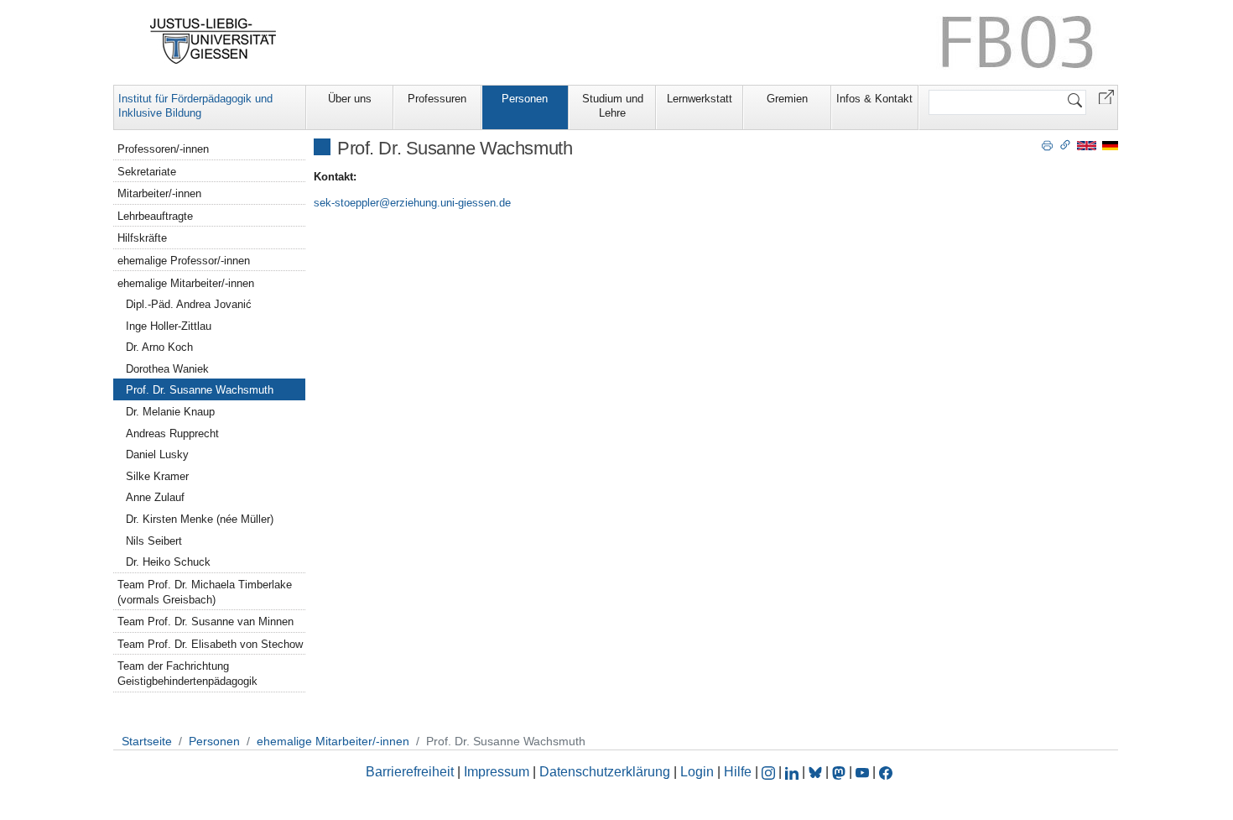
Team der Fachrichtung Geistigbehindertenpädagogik (187, 673)
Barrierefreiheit (410, 772)
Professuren (437, 98)
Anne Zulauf (155, 497)
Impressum (496, 772)
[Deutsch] (1110, 144)
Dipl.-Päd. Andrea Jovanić (189, 304)
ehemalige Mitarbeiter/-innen (185, 283)
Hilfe (738, 772)
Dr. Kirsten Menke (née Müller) (199, 519)
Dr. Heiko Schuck (168, 562)
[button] (1106, 96)
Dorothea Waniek (167, 369)
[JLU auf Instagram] (770, 772)
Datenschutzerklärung (604, 772)
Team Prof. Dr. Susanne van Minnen (205, 621)
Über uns (350, 98)
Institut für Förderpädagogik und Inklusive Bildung (195, 105)
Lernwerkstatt (699, 98)
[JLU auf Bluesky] (817, 772)
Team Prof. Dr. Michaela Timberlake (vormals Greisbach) (204, 592)
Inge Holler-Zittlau (168, 326)
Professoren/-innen (163, 149)
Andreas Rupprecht (172, 433)
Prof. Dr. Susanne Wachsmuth (199, 390)
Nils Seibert (154, 541)
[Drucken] (1047, 144)
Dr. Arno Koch (159, 347)
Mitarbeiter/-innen (159, 193)
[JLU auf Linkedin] (793, 772)
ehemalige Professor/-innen (183, 260)
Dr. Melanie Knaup (170, 411)
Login (698, 772)
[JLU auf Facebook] (885, 772)
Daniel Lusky (157, 454)
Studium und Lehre (612, 105)
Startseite (147, 741)
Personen (525, 98)
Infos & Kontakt (874, 98)
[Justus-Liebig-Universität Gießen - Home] (213, 41)
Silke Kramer (157, 476)
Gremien (787, 98)
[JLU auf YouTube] (862, 772)
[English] (1086, 144)
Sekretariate (146, 171)
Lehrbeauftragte (155, 216)
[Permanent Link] (1065, 144)
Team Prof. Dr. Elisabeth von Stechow (210, 644)
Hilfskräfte (142, 238)
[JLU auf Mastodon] (840, 772)
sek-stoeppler (346, 202)
